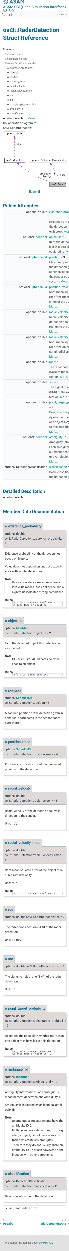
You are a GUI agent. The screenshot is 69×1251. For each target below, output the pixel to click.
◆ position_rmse (16, 81)
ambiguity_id (57, 437)
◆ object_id (13, 72)
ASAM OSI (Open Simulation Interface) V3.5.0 (34, 9)
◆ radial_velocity (16, 86)
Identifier (41, 237)
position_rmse (58, 287)
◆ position (12, 77)
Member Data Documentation (21, 63)
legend (34, 191)
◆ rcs (10, 95)
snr (51, 382)
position (54, 257)
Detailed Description (16, 58)
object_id (55, 237)
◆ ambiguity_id (15, 108)
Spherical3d (39, 257)
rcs (51, 362)
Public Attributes (14, 54)
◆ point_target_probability (21, 104)
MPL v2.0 (48, 1242)
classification (58, 467)
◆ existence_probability (20, 68)
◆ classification (15, 113)
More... (32, 118)
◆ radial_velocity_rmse (19, 90)
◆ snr (10, 99)
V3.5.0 (60, 14)
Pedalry (8, 1223)
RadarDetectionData (52, 1223)
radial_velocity (58, 312)
